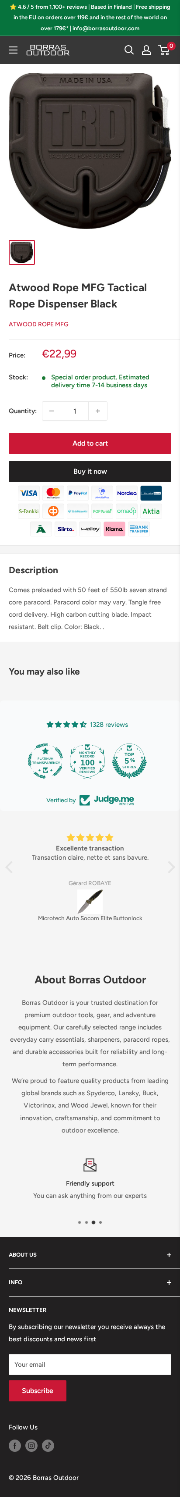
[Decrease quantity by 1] (51, 411)
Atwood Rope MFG (39, 324)
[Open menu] (13, 50)
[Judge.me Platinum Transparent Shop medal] (45, 761)
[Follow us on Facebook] (15, 1445)
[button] (11, 867)
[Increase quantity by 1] (98, 411)
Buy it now (90, 471)
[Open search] (129, 50)
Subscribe (37, 1390)
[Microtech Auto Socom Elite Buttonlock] (90, 902)
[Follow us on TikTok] (48, 1445)
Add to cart (90, 443)
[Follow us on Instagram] (31, 1445)
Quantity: (23, 411)
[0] (164, 50)
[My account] (146, 50)
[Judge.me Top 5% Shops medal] (129, 761)
